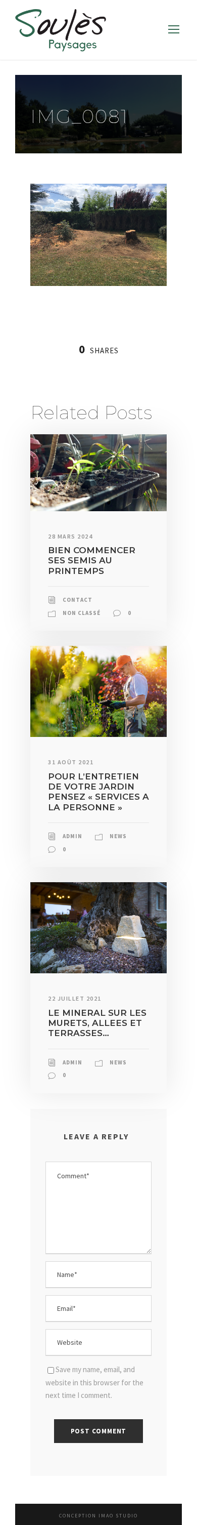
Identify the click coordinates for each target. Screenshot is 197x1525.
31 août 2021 (70, 762)
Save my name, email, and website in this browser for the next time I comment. (94, 1382)
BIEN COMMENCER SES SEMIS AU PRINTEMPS (91, 560)
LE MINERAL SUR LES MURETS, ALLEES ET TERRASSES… (97, 1023)
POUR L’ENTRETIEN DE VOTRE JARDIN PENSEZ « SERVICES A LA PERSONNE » (98, 791)
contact (77, 599)
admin (72, 836)
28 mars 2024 (70, 536)
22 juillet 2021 (75, 998)
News (118, 836)
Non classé (82, 612)
